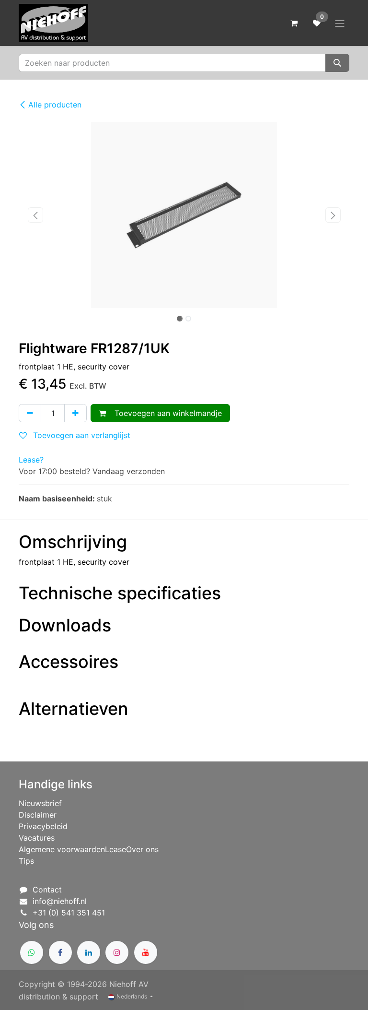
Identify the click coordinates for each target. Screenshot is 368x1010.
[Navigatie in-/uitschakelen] (339, 23)
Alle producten (54, 104)
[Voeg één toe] (75, 413)
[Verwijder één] (30, 413)
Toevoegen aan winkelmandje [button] (166, 413)
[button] (35, 215)
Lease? (31, 459)
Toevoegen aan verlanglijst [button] (80, 435)
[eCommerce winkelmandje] (293, 23)
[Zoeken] (337, 63)
